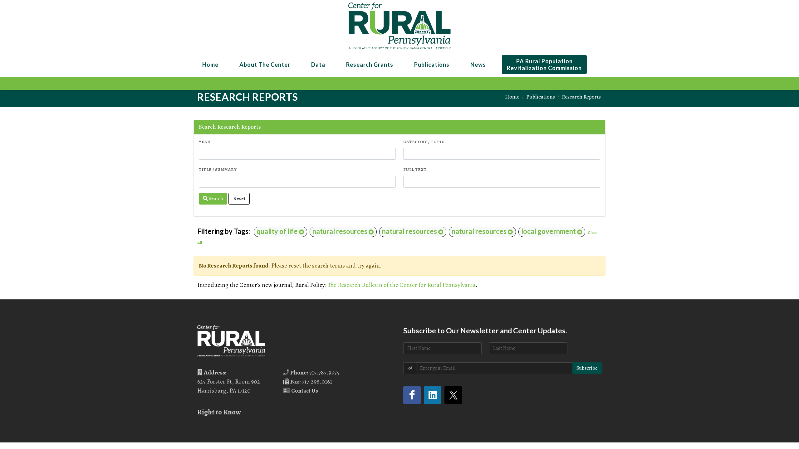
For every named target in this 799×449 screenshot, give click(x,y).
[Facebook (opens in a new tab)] (412, 395)
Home (512, 96)
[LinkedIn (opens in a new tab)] (432, 395)
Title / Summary (218, 169)
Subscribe (587, 368)
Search (215, 198)
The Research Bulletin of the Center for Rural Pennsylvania (402, 285)
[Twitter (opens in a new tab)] (453, 395)
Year (204, 141)
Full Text (415, 169)
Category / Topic (424, 141)
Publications (540, 96)
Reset (239, 198)
